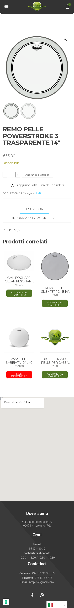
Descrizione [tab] (34, 209)
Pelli (38, 193)
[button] (65, 39)
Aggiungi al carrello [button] (19, 293)
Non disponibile (19, 375)
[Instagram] (42, 595)
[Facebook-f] (32, 595)
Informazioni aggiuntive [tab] (34, 218)
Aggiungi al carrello (37, 174)
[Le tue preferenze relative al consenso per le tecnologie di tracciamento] (6, 602)
